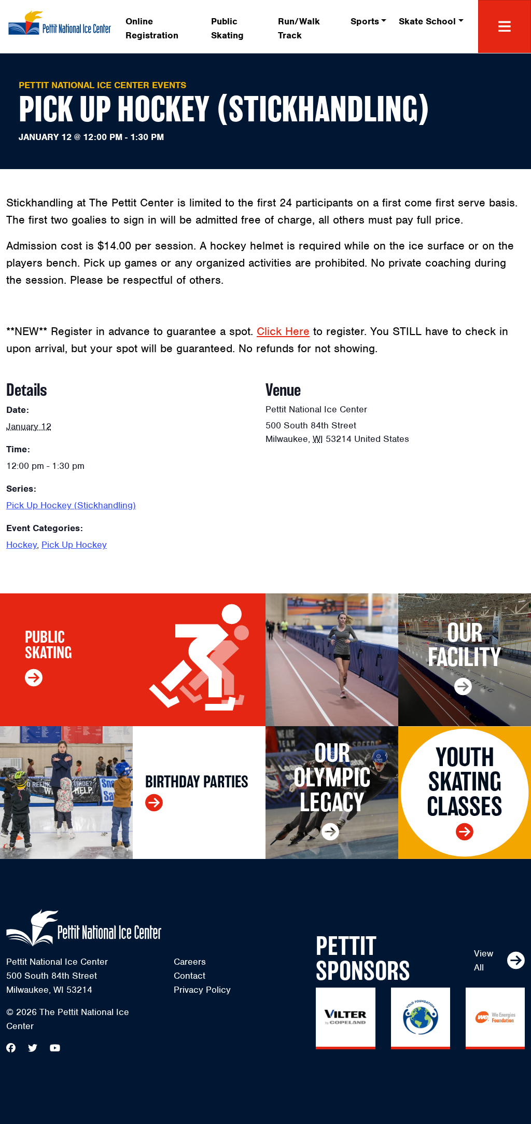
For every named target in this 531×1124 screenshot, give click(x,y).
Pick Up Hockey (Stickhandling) (71, 505)
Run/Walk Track (299, 28)
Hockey (21, 544)
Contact (189, 975)
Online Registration (151, 28)
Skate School (427, 21)
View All (483, 960)
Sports (365, 21)
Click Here (283, 331)
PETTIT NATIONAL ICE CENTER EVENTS (102, 85)
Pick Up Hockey (74, 544)
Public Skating (227, 28)
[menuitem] (162, 26)
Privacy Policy (202, 989)
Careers (190, 961)
